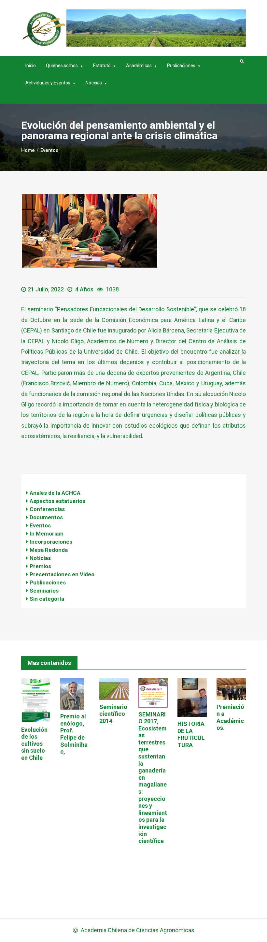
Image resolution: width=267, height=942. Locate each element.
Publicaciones (181, 65)
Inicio (30, 65)
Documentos (46, 517)
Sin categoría (47, 599)
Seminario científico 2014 (113, 713)
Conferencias (47, 509)
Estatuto (102, 65)
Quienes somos (62, 65)
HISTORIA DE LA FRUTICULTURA (191, 734)
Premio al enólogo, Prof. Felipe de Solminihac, (74, 734)
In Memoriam (46, 533)
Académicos (139, 65)
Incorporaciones (51, 541)
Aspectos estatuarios (57, 501)
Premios (40, 566)
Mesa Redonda (49, 550)
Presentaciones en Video (62, 574)
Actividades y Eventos (47, 82)
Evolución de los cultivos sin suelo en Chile (34, 743)
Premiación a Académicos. (230, 717)
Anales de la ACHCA (55, 493)
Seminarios (44, 590)
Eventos (40, 525)
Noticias (94, 82)
